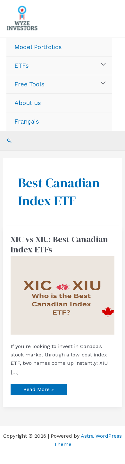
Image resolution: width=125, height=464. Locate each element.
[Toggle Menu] (103, 65)
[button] (9, 141)
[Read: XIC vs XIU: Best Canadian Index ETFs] (63, 295)
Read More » (38, 388)
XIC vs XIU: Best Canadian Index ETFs (59, 244)
